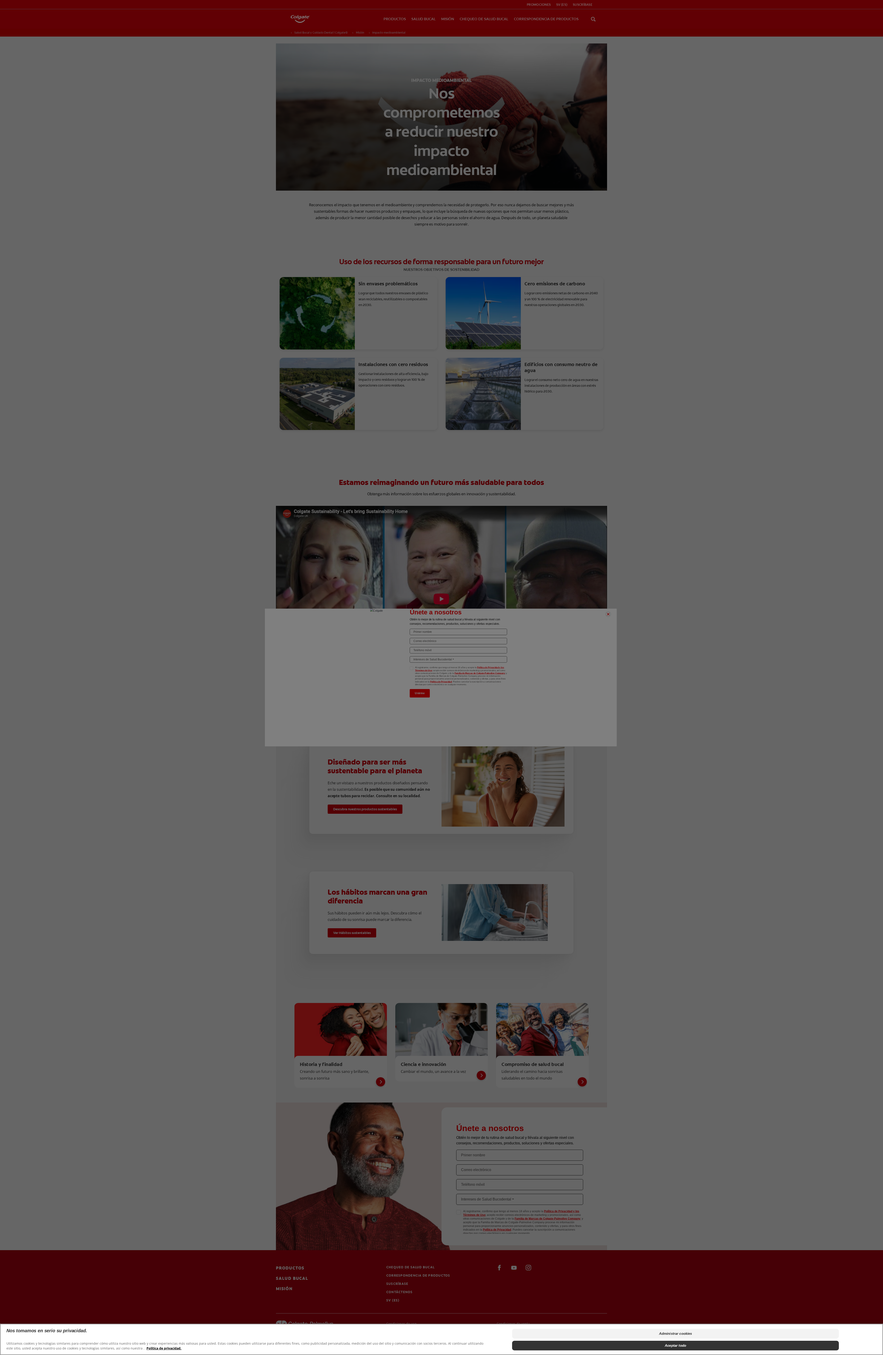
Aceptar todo (675, 1345)
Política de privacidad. (163, 1348)
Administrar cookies (675, 1333)
